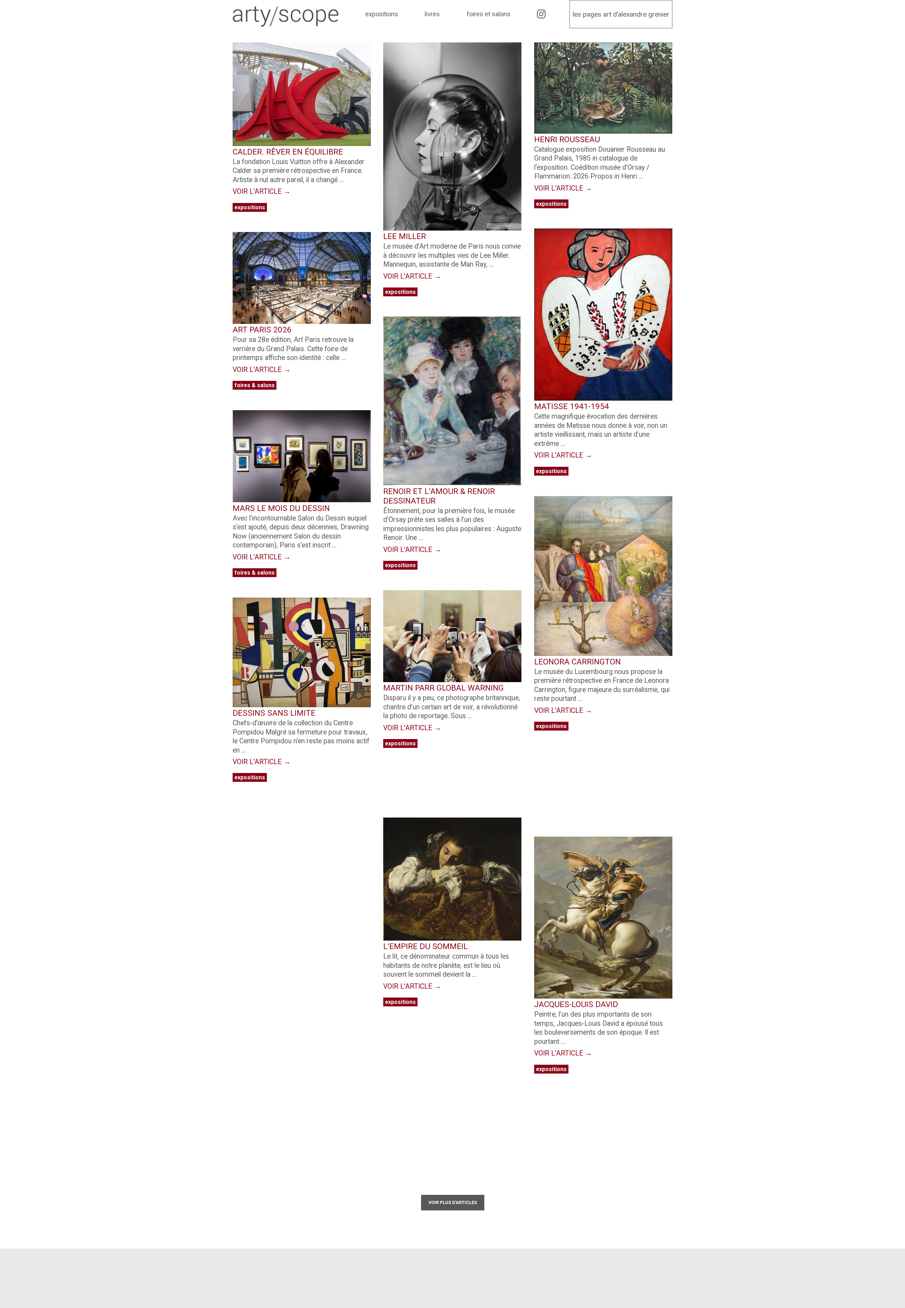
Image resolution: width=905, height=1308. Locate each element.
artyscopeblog (375, 1264)
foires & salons (254, 385)
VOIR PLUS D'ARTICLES (452, 1202)
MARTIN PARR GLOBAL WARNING (443, 687)
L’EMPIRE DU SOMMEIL (425, 946)
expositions (249, 207)
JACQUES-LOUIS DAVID (576, 1004)
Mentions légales (589, 1264)
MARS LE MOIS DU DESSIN (281, 508)
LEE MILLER (404, 236)
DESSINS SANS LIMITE (274, 712)
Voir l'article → (262, 191)
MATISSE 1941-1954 (571, 406)
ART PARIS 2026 (262, 329)
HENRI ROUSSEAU (567, 139)
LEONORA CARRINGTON (577, 661)
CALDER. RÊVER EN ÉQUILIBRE (288, 151)
